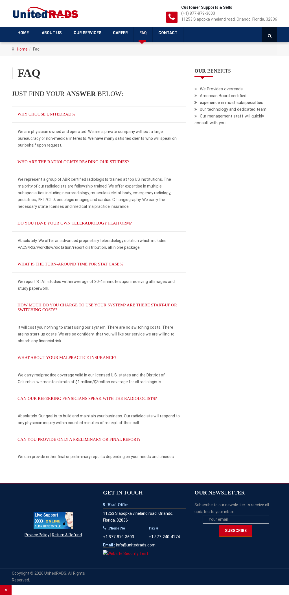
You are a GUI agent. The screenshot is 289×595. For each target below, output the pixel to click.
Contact (168, 32)
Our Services (87, 32)
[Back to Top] (6, 590)
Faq (143, 32)
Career (120, 32)
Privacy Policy (37, 535)
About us (52, 32)
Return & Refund (67, 535)
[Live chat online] (53, 520)
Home (23, 32)
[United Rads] (46, 13)
